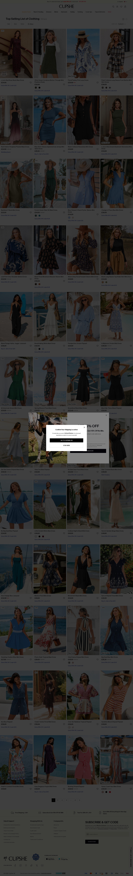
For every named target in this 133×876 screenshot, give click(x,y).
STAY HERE (66, 445)
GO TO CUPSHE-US (66, 440)
